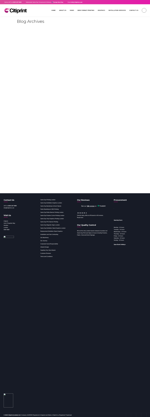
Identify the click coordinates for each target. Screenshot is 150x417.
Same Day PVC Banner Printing (49, 222)
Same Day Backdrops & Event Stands (50, 206)
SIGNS (72, 10)
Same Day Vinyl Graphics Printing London (52, 218)
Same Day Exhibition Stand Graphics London (53, 228)
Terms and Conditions (46, 256)
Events (45, 150)
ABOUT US (62, 10)
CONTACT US (133, 10)
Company (39, 150)
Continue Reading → (126, 180)
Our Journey (43, 240)
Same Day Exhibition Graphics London (51, 203)
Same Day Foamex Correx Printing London (52, 215)
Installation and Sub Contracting (49, 234)
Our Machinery (44, 237)
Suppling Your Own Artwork (48, 250)
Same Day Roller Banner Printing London (51, 212)
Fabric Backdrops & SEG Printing (49, 209)
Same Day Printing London (47, 199)
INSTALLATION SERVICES (117, 10)
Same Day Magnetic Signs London (50, 225)
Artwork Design (44, 247)
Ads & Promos (30, 150)
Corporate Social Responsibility (49, 244)
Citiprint (21, 150)
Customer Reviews (45, 253)
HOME (54, 10)
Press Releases (53, 150)
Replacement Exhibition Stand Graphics (51, 231)
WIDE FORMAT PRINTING (86, 10)
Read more (80, 217)
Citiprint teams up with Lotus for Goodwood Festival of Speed (66, 155)
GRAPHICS (101, 10)
